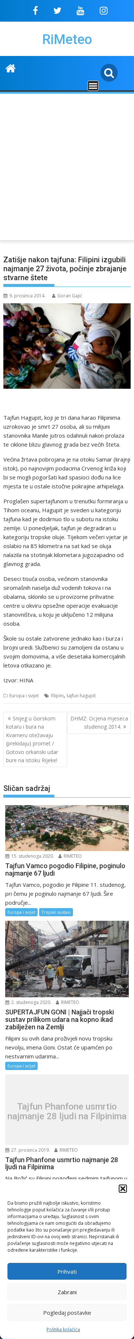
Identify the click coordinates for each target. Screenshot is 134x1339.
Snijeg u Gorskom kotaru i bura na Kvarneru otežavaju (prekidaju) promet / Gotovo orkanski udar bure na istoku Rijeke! (32, 739)
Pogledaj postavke (67, 1312)
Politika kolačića (63, 1329)
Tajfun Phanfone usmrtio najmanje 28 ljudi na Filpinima (67, 1111)
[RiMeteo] (10, 67)
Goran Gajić (69, 295)
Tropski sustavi (56, 912)
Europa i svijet (24, 695)
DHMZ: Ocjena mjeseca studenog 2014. (99, 722)
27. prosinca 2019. (30, 1150)
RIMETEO (72, 856)
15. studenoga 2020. (32, 856)
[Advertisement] (67, 165)
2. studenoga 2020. (30, 1002)
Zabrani (67, 1292)
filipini (57, 695)
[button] (123, 1188)
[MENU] (93, 86)
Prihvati (67, 1271)
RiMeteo (67, 39)
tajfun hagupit (81, 695)
